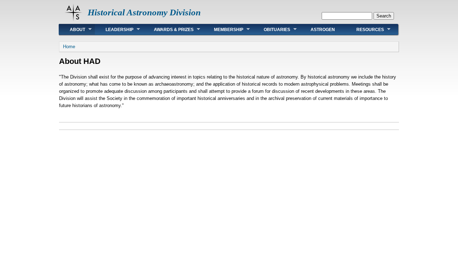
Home (69, 46)
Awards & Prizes (168, 29)
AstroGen (323, 29)
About (72, 29)
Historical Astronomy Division (144, 12)
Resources (365, 29)
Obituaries (271, 29)
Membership (223, 29)
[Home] (73, 19)
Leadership (114, 29)
